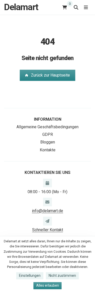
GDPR (47, 134)
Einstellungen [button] (30, 275)
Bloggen (47, 142)
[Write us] (47, 221)
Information (47, 119)
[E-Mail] (47, 202)
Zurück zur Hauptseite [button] (50, 75)
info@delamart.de (47, 210)
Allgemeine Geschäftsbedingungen (47, 126)
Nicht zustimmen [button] (62, 275)
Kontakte (47, 150)
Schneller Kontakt (47, 229)
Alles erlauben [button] (47, 285)
